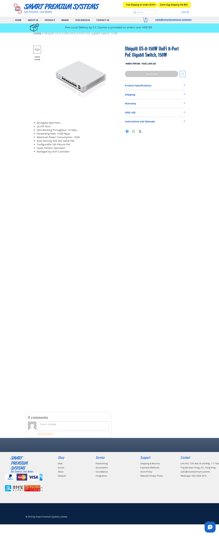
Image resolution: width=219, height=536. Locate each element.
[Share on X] (140, 131)
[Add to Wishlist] (182, 74)
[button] (146, 20)
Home (37, 33)
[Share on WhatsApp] (134, 131)
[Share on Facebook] (127, 131)
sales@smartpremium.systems (173, 19)
